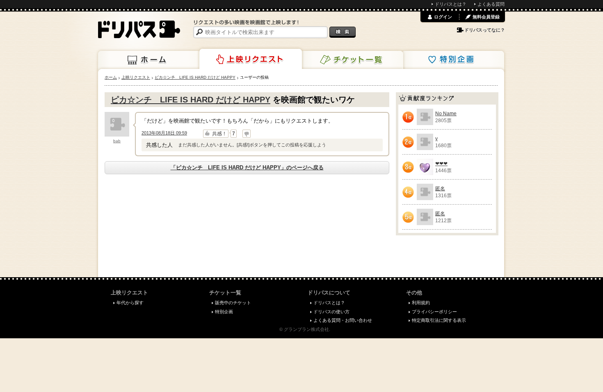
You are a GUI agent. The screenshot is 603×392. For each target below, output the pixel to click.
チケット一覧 (352, 60)
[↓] (246, 134)
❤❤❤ (441, 163)
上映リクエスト (250, 59)
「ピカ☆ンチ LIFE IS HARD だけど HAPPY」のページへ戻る (247, 167)
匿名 (440, 188)
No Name (446, 113)
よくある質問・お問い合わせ (342, 320)
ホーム (149, 60)
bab (117, 141)
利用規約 (421, 302)
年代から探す (130, 302)
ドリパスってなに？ (484, 29)
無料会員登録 (486, 16)
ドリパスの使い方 (331, 311)
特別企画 (452, 60)
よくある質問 (491, 4)
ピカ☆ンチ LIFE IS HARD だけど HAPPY (190, 99)
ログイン (443, 16)
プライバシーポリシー (434, 311)
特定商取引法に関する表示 (439, 320)
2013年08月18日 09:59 (164, 132)
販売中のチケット (233, 302)
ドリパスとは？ (450, 4)
